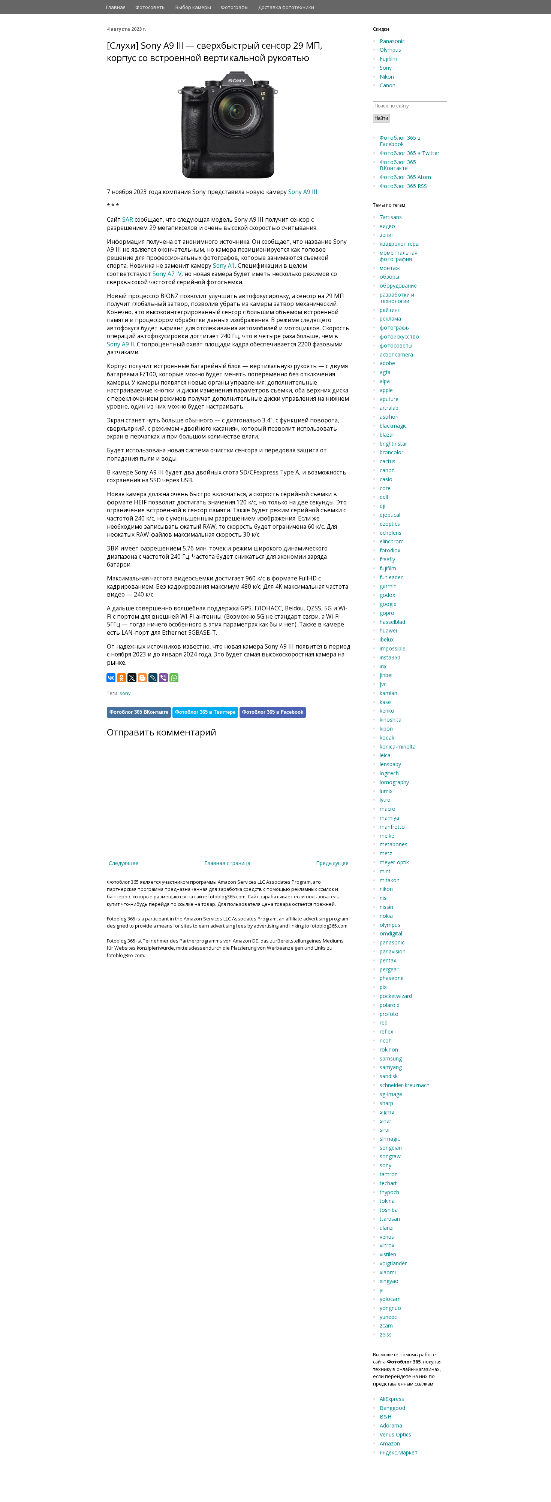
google (388, 603)
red (384, 1022)
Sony (386, 67)
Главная (116, 7)
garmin (388, 585)
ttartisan (390, 1218)
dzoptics (390, 523)
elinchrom (392, 541)
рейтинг (390, 309)
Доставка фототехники (286, 7)
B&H (385, 1416)
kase (385, 702)
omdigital (391, 933)
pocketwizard (396, 995)
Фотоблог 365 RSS (403, 185)
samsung (391, 1058)
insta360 (390, 657)
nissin (386, 906)
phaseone (392, 977)
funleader (391, 577)
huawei (388, 630)
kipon (386, 728)
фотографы (395, 327)
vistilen (388, 1254)
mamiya (389, 817)
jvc (383, 684)
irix (383, 666)
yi (381, 1289)
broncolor (391, 452)
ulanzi (387, 1227)
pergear (389, 969)
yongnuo (390, 1307)
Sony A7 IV (167, 274)
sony (125, 693)
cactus (387, 461)
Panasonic (392, 41)
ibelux (387, 639)
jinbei (386, 675)
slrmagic (390, 1138)
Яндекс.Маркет (399, 1452)
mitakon (390, 880)
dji (382, 505)
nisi (384, 897)
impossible (393, 648)
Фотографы (235, 7)
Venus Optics (395, 1434)
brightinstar (393, 443)
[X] (131, 677)
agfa (385, 372)
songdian (391, 1147)
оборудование (398, 285)
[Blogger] (142, 677)
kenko (387, 710)
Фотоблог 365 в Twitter (409, 153)
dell (384, 496)
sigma (387, 1111)
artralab (389, 407)
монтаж (390, 267)
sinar (385, 1120)
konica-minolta (398, 746)
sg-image (391, 1094)
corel (386, 488)
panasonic (392, 942)
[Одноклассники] (121, 677)
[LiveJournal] (152, 677)
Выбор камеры (193, 7)
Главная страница (227, 863)
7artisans (391, 217)
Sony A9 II (120, 344)
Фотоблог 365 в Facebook (272, 712)
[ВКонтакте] (110, 677)
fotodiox (390, 550)
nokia (386, 915)
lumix (386, 791)
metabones (393, 844)
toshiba (389, 1209)
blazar (387, 434)
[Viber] (163, 677)
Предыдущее (332, 863)
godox (387, 594)
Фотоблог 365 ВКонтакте (138, 712)
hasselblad (392, 621)
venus (387, 1236)
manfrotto (392, 826)
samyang (391, 1067)
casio (386, 479)
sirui (384, 1129)
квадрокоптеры (399, 243)
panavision (393, 951)
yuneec (388, 1316)
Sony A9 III (302, 192)
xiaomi (388, 1272)
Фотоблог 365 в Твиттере (205, 712)
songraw (390, 1156)
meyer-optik (394, 862)
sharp (386, 1103)
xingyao (389, 1280)
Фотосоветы (150, 7)
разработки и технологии (397, 297)
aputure (389, 399)
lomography (394, 782)
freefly (387, 559)
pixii (384, 986)
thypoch (389, 1192)
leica (385, 755)
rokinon (389, 1049)
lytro (385, 799)
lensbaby (390, 764)
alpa (385, 381)
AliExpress (392, 1398)
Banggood (392, 1407)
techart (388, 1183)
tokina (387, 1200)
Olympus (390, 49)
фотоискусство (399, 336)
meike (387, 835)
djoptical (390, 514)
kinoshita (390, 719)
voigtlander (393, 1263)
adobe (387, 363)
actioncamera (396, 354)
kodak (387, 737)
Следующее (123, 863)
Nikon (387, 76)
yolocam (390, 1298)
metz (386, 853)
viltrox (387, 1245)
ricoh (386, 1040)
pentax (388, 960)
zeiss (386, 1334)
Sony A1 (224, 266)
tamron (389, 1174)
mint (385, 871)
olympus (390, 924)
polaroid (390, 1004)
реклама (390, 318)
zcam (386, 1325)
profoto (389, 1013)
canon (387, 470)
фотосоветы (396, 345)
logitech (389, 773)
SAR (127, 220)
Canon (387, 85)
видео (387, 226)
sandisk (389, 1076)
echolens (390, 532)
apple (386, 390)
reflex (386, 1031)
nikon (386, 888)
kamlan (388, 693)
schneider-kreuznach (405, 1085)
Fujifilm (388, 58)
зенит (387, 234)
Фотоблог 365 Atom (405, 176)
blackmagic (393, 425)
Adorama (391, 1425)
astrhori (389, 416)
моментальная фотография (399, 256)
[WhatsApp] (173, 677)
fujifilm (388, 568)
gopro (387, 612)
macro (387, 808)
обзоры (389, 276)
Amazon (390, 1443)
